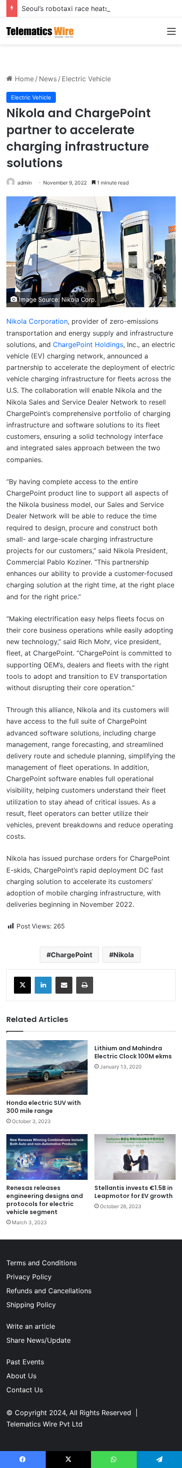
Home (23, 78)
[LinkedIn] (43, 985)
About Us (21, 1376)
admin (24, 182)
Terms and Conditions (41, 1263)
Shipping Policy (31, 1304)
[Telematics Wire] (40, 31)
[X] (22, 985)
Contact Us (24, 1389)
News (48, 78)
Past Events (25, 1362)
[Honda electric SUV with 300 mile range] (47, 1067)
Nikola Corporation (37, 321)
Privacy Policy (29, 1276)
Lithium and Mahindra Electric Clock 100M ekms (133, 1052)
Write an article (30, 1326)
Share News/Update (38, 1340)
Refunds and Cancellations (48, 1290)
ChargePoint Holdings (88, 344)
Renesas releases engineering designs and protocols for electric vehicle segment (44, 1200)
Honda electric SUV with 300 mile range (43, 1107)
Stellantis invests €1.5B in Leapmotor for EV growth (133, 1192)
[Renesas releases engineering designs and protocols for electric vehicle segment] (47, 1157)
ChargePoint (71, 954)
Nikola (123, 954)
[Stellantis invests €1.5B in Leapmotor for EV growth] (135, 1157)
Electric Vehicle (86, 78)
